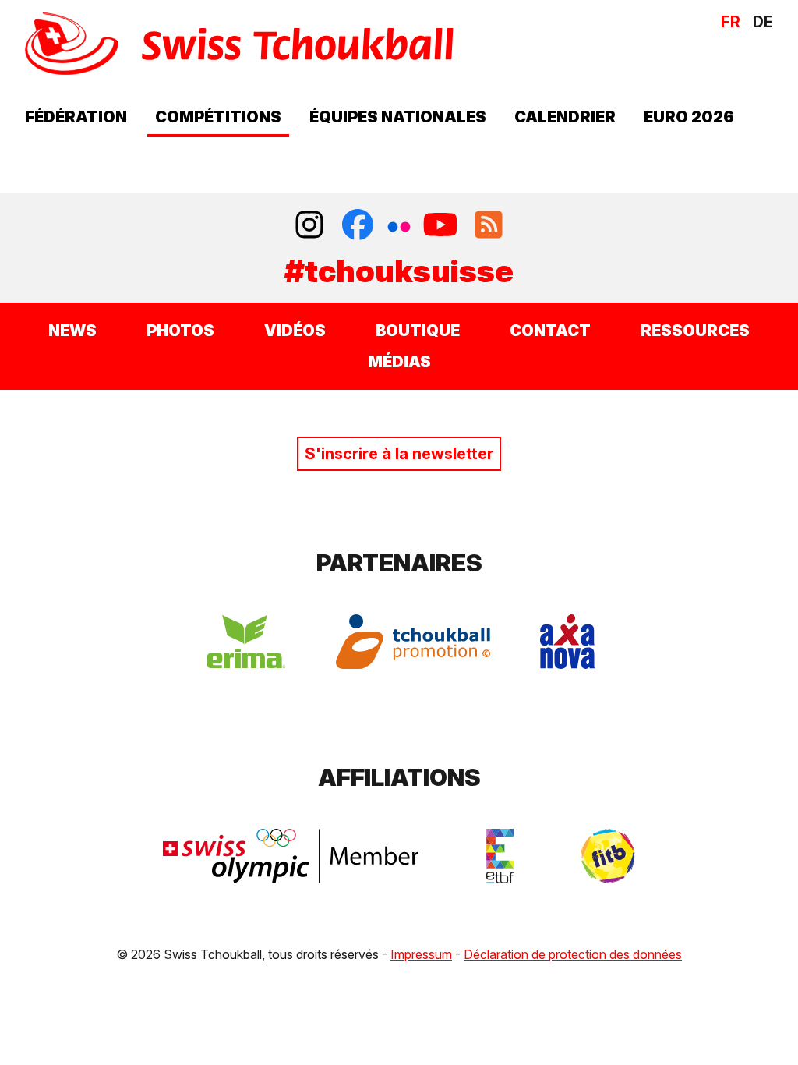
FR (730, 21)
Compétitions (218, 117)
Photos (180, 330)
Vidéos (295, 330)
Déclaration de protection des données (573, 954)
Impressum (421, 954)
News (72, 330)
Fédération (76, 117)
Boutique (418, 330)
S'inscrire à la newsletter (399, 453)
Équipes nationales (397, 117)
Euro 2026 (689, 117)
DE (763, 21)
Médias (399, 361)
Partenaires (399, 563)
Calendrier (565, 117)
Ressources (695, 330)
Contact (550, 330)
